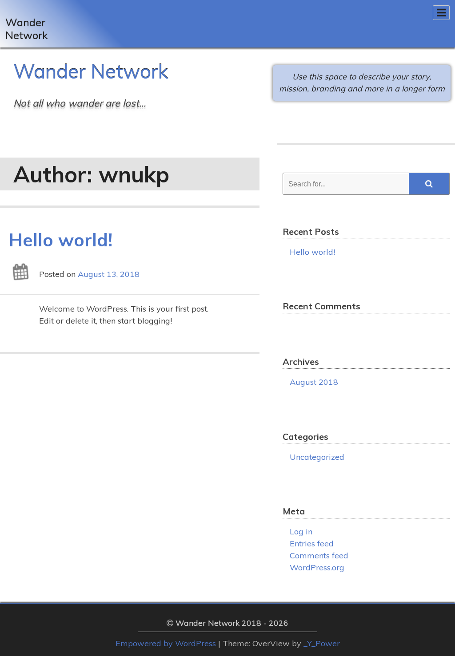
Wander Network (90, 71)
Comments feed (319, 555)
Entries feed (312, 543)
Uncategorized (317, 457)
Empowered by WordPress (166, 643)
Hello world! (60, 240)
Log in (301, 531)
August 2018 (314, 382)
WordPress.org (317, 567)
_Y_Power (321, 643)
